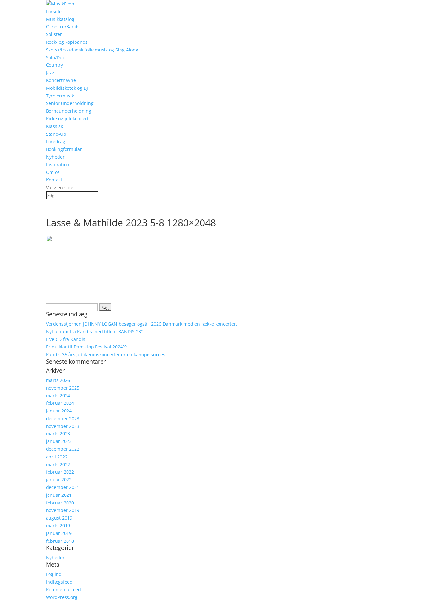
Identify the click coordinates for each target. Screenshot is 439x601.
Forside (54, 11)
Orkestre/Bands (63, 26)
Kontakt (54, 180)
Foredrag (55, 141)
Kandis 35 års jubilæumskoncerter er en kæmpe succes (105, 354)
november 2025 (62, 388)
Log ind (54, 574)
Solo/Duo (55, 57)
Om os (53, 172)
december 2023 (62, 418)
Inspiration (57, 165)
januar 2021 (59, 495)
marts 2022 (58, 464)
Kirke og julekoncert (67, 119)
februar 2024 (60, 403)
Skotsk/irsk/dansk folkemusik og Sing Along (92, 50)
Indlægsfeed (59, 582)
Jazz (50, 72)
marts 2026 (58, 380)
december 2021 (62, 487)
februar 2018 (60, 541)
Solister (54, 34)
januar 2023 (59, 441)
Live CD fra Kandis (65, 339)
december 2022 (62, 449)
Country (54, 65)
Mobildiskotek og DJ (67, 88)
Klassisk (54, 126)
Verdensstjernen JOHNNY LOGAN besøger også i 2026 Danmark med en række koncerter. (141, 324)
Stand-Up (56, 134)
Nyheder (55, 157)
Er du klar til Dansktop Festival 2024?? (86, 347)
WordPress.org (61, 597)
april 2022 (56, 457)
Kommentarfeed (63, 590)
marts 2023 (58, 433)
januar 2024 (59, 411)
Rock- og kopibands (67, 42)
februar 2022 (60, 472)
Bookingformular (64, 149)
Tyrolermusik (60, 96)
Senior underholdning (70, 103)
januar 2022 (59, 479)
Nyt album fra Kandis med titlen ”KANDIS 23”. (95, 331)
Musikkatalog (60, 19)
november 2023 (62, 426)
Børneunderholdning (68, 111)
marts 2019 (58, 525)
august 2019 (59, 518)
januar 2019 (59, 533)
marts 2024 (58, 396)
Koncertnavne (61, 80)
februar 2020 (60, 503)
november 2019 (62, 510)
